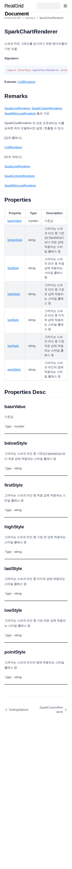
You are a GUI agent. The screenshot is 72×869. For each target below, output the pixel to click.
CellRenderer (26, 81)
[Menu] (65, 6)
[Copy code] (63, 70)
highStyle (14, 294)
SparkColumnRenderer (47, 108)
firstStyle (13, 268)
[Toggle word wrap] (56, 70)
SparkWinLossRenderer (20, 113)
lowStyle (13, 345)
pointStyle (14, 369)
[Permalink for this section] (60, 31)
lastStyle (13, 320)
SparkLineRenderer (17, 108)
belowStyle (15, 240)
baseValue (15, 220)
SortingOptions (18, 709)
